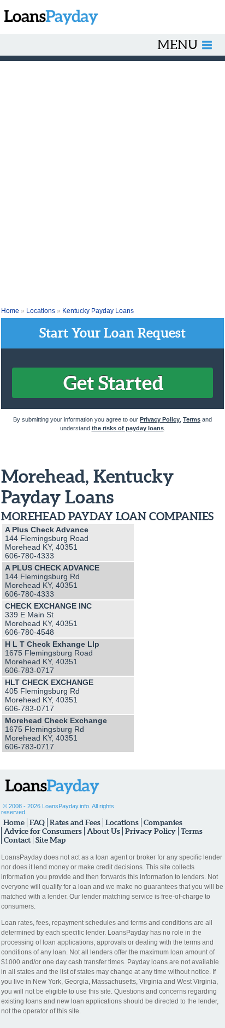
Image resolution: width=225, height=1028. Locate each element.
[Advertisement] (112, 179)
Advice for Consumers (43, 831)
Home (10, 311)
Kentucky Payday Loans (98, 311)
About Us (103, 831)
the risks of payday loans (128, 428)
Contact (17, 839)
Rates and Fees (75, 822)
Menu (177, 44)
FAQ (37, 822)
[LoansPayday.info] (49, 17)
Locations (40, 311)
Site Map (50, 839)
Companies (163, 822)
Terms (191, 419)
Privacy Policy (160, 419)
